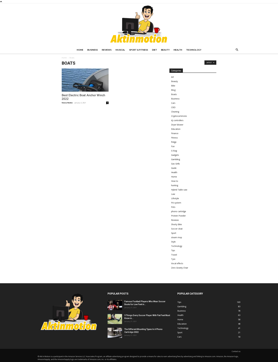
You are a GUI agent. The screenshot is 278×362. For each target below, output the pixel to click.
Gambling (175, 159)
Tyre (173, 259)
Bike (173, 85)
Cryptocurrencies (179, 116)
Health (178, 50)
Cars (173, 103)
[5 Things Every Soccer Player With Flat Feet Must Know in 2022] (115, 319)
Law (173, 194)
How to (174, 181)
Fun (173, 146)
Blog (173, 90)
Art (172, 77)
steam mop (176, 237)
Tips (173, 250)
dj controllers (177, 120)
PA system (176, 202)
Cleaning (175, 111)
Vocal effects (177, 263)
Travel (174, 254)
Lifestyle (175, 198)
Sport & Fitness (138, 50)
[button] (236, 50)
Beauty (165, 50)
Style (173, 241)
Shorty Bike (176, 224)
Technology (193, 50)
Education (175, 129)
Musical (120, 50)
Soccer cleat (177, 228)
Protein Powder (178, 215)
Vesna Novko (67, 103)
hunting (174, 185)
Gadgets (175, 155)
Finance (174, 133)
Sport (173, 233)
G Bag (174, 150)
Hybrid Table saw (179, 189)
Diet (154, 50)
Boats (174, 94)
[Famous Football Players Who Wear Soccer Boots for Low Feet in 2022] (115, 305)
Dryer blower (177, 124)
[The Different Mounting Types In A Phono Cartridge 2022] (115, 333)
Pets (173, 207)
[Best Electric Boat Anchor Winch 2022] (85, 80)
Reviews (106, 50)
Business (92, 50)
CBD (173, 107)
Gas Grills (175, 163)
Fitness (174, 137)
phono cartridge (178, 211)
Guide (174, 168)
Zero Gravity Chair (179, 267)
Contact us (236, 351)
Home (80, 50)
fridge (174, 142)
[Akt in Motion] (139, 24)
